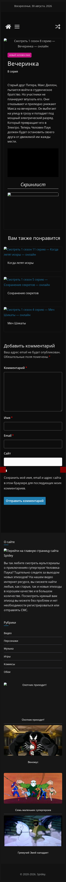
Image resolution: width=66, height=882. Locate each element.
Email (9, 436)
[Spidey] (8, 26)
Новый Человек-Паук (19, 55)
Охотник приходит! (33, 719)
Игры (7, 656)
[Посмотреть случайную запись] (57, 26)
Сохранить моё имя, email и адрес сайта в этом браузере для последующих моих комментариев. (32, 483)
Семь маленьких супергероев (33, 810)
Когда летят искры (21, 263)
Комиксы (9, 664)
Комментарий (15, 368)
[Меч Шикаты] (33, 310)
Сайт (7, 453)
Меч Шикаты (17, 323)
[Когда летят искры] (33, 249)
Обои (7, 672)
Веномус (33, 762)
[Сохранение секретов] (33, 279)
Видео (8, 633)
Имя (8, 418)
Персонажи (11, 641)
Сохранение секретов (23, 293)
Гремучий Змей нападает (33, 852)
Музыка (9, 648)
